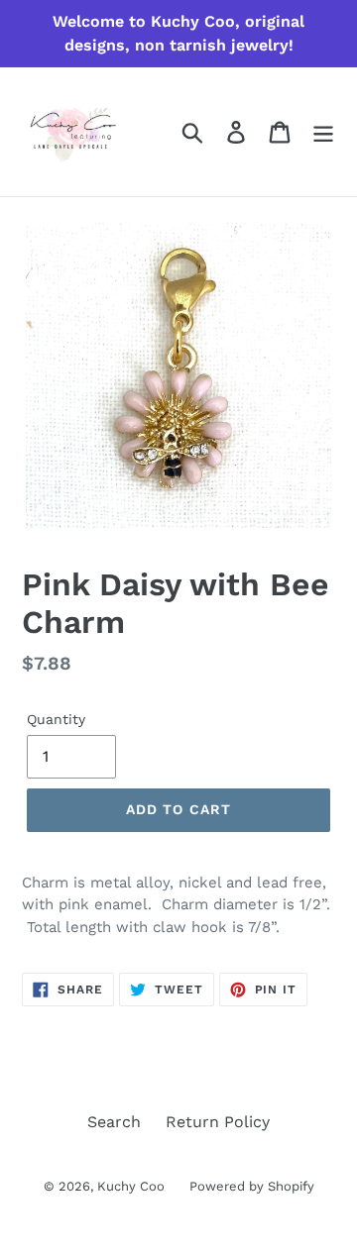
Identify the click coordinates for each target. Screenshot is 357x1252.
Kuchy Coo (131, 1186)
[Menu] (323, 132)
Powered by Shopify (251, 1186)
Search (114, 1121)
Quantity (56, 719)
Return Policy (218, 1121)
